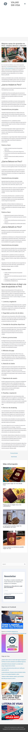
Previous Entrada (14, 453)
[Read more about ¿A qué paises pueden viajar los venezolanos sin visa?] (14, 516)
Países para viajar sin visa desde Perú (12, 484)
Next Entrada (14, 456)
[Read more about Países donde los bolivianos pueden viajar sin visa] (14, 538)
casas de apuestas (9, 68)
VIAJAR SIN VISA (15, 4)
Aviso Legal (16, 727)
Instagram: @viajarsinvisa (12, 631)
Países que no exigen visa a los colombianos (12, 505)
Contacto (22, 727)
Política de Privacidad (9, 727)
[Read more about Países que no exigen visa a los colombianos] (14, 495)
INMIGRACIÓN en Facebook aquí (19, 633)
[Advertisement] (14, 22)
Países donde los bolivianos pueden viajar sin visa (13, 547)
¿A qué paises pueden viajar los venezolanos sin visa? (12, 526)
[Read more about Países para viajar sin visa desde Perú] (14, 474)
